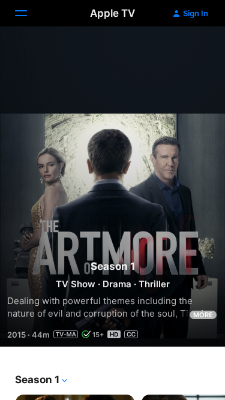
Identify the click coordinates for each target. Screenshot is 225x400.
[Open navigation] (28, 13)
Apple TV (112, 13)
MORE (203, 315)
